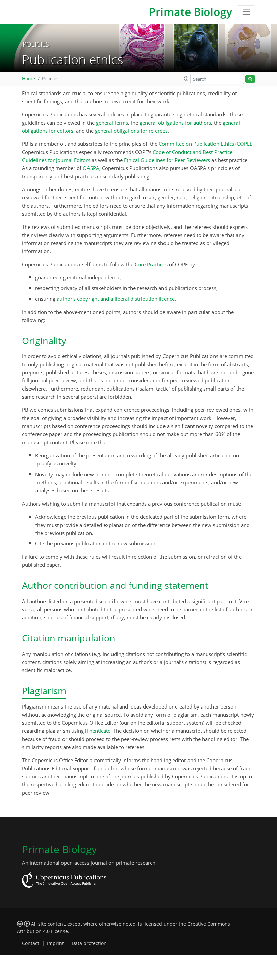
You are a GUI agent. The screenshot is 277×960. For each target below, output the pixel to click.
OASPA (91, 168)
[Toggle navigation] (246, 11)
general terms (112, 122)
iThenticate (97, 730)
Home (28, 79)
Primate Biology (190, 11)
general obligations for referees (131, 130)
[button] (186, 79)
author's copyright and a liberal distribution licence (116, 298)
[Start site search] (250, 79)
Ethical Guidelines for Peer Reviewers (167, 160)
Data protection (89, 943)
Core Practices (151, 264)
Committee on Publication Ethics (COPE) (205, 143)
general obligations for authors (175, 122)
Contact (30, 943)
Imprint (55, 943)
